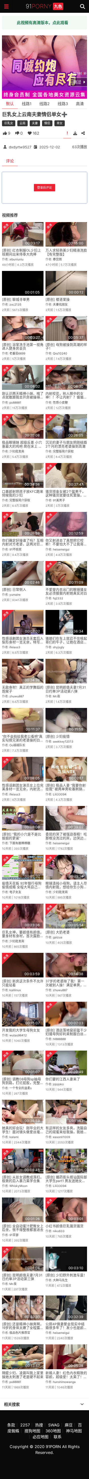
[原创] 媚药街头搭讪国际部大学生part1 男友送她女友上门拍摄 (66, 1181)
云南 (22, 123)
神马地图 (74, 1430)
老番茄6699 (17, 353)
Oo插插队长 (17, 745)
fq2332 (58, 598)
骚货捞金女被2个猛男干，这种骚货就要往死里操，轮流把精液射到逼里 (66, 495)
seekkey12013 (63, 741)
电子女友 (15, 892)
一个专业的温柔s (20, 1088)
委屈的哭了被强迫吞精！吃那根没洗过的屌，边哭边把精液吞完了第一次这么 (66, 838)
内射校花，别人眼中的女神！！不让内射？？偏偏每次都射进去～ (66, 397)
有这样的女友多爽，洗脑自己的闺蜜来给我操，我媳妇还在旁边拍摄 (66, 1132)
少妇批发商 (16, 451)
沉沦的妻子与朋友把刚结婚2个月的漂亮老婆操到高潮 (66, 444)
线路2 (44, 103)
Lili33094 (60, 794)
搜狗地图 (32, 1430)
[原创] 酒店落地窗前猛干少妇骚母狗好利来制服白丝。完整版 (66, 1034)
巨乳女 (8, 123)
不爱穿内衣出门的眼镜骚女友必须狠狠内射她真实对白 (66, 591)
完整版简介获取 (63, 451)
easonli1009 (61, 1137)
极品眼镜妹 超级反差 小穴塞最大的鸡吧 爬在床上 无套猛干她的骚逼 (22, 446)
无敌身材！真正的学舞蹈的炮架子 (23, 689)
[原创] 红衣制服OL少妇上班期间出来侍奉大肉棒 (21, 252)
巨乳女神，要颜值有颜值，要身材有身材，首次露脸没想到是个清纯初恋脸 (23, 936)
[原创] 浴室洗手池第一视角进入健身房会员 (23, 346)
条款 (11, 1425)
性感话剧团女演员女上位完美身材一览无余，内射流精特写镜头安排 (23, 789)
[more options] (82, 1404)
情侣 (47, 123)
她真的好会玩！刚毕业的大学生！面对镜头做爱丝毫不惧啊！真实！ (23, 1132)
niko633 (59, 1231)
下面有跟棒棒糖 (19, 843)
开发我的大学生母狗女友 (21, 1030)
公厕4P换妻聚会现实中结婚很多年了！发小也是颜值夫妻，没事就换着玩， (66, 1328)
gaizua (57, 937)
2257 (25, 1425)
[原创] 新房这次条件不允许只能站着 (23, 983)
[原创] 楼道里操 (57, 299)
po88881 (15, 402)
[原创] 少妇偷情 (57, 736)
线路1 (26, 103)
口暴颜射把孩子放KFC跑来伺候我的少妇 (22, 493)
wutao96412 (18, 1035)
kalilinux (15, 990)
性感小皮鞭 (60, 402)
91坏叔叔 (15, 549)
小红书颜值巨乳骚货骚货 (64, 1226)
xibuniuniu (16, 259)
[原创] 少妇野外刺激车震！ (66, 1275)
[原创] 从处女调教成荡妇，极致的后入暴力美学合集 (23, 1179)
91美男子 (59, 500)
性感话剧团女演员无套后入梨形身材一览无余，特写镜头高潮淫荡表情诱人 (23, 642)
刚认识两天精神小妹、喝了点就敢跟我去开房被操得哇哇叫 (23, 397)
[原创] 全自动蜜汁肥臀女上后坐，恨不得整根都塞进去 (23, 1228)
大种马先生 (60, 1280)
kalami (14, 1137)
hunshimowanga (64, 1382)
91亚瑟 (14, 1235)
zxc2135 (15, 304)
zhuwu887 (16, 696)
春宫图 (57, 259)
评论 (10, 160)
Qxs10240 (60, 353)
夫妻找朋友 (60, 304)
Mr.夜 (56, 696)
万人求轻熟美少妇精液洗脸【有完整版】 (66, 252)
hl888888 (59, 1039)
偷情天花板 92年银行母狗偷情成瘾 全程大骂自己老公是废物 (22, 887)
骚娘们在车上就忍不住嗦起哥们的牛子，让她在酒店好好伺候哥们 (66, 642)
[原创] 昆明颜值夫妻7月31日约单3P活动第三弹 (22, 1277)
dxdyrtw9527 (20, 147)
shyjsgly (58, 647)
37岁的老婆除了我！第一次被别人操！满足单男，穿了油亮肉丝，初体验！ (66, 985)
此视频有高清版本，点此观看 (42, 22)
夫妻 (35, 123)
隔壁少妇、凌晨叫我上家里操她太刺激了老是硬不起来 (23, 1375)
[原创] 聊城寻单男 (16, 299)
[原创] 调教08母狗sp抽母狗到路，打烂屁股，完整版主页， (23, 1083)
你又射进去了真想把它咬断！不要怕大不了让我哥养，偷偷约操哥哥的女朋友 (66, 544)
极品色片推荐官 (19, 1333)
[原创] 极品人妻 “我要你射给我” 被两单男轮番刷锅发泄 (65, 789)
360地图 (53, 1430)
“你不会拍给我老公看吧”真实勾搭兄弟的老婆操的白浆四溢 (23, 740)
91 (44, 6)
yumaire (15, 594)
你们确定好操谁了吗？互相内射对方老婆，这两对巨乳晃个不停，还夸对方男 (23, 544)
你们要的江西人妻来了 (62, 1079)
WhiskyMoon (18, 1186)
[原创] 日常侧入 (14, 590)
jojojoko (58, 1084)
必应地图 (40, 1436)
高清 (80, 103)
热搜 (39, 1425)
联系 (58, 1436)
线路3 (63, 103)
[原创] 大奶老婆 (57, 932)
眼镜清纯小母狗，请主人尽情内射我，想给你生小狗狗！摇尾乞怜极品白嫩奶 (66, 887)
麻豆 (69, 1425)
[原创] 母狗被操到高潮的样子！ (66, 346)
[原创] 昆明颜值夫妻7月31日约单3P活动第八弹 (65, 689)
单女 (60, 123)
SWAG (54, 1425)
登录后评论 (44, 187)
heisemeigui (61, 549)
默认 (10, 103)
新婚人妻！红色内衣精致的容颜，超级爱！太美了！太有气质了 (66, 1376)
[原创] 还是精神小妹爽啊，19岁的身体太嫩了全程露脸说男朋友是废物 (23, 1328)
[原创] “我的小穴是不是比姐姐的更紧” (21, 836)
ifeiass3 (14, 647)
